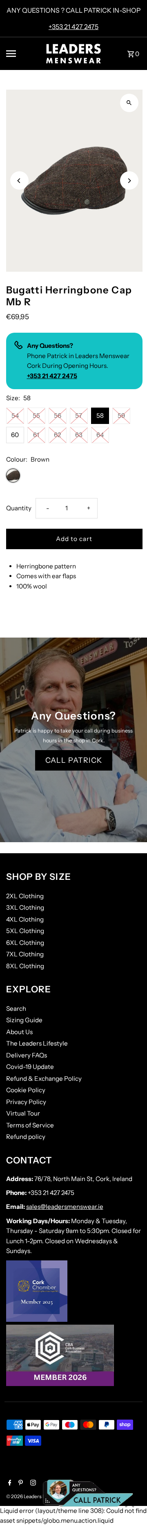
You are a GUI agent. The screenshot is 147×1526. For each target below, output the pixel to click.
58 (100, 415)
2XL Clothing (25, 896)
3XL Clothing (25, 907)
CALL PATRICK (73, 760)
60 (15, 435)
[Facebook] (8, 1483)
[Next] (129, 180)
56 (57, 415)
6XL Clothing (25, 943)
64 (100, 435)
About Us (19, 1032)
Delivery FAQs (26, 1055)
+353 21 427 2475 (73, 27)
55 (36, 415)
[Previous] (19, 180)
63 (78, 435)
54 (15, 415)
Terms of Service (30, 1125)
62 (57, 435)
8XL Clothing (25, 966)
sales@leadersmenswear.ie (64, 1206)
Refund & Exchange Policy (44, 1078)
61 (36, 435)
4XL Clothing (25, 919)
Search (16, 1008)
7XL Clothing (25, 954)
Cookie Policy (25, 1090)
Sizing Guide (24, 1020)
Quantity (18, 508)
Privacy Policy (26, 1102)
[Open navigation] (21, 53)
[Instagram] (32, 1483)
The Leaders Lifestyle (37, 1043)
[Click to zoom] (129, 103)
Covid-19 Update (30, 1067)
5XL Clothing (25, 931)
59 (121, 415)
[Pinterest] (19, 1483)
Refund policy (25, 1137)
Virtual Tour (23, 1113)
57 (78, 415)
